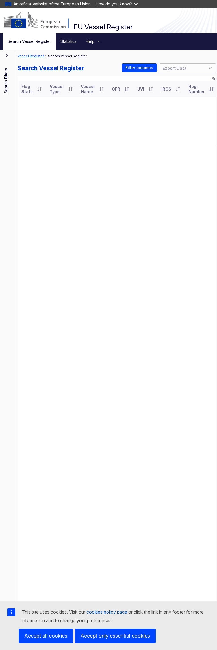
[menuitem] (29, 41)
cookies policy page (106, 612)
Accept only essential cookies (115, 636)
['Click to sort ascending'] (39, 89)
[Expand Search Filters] (7, 55)
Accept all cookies (45, 636)
